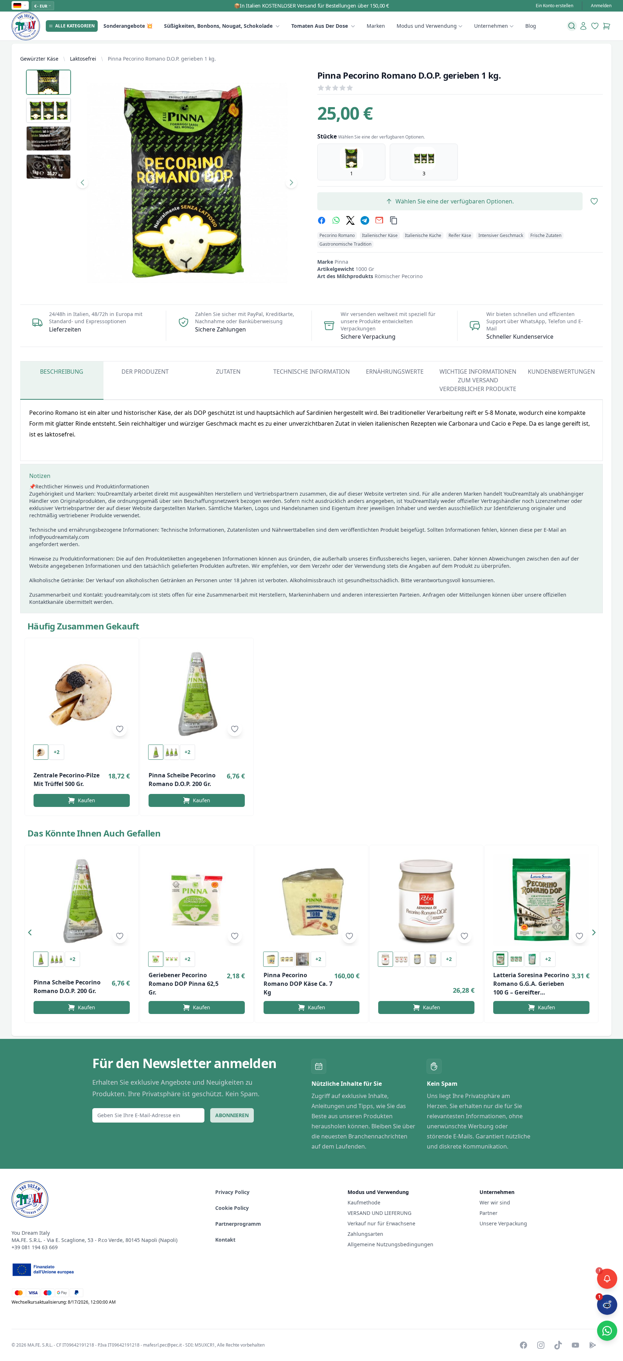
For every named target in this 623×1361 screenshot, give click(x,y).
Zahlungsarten (365, 1233)
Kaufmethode (364, 1202)
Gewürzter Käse (39, 58)
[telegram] (365, 220)
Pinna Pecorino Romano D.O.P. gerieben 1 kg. (162, 58)
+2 (56, 751)
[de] (20, 5)
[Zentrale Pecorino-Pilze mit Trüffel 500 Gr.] (82, 693)
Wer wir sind (495, 1202)
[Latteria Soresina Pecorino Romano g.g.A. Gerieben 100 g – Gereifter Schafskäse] (541, 900)
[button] (32, 934)
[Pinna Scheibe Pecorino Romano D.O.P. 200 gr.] (197, 693)
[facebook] (321, 220)
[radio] (351, 162)
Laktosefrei (83, 58)
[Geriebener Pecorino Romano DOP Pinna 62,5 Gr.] (197, 900)
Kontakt (225, 1239)
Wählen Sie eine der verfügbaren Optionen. (455, 201)
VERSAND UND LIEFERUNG (380, 1212)
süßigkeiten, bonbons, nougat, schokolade (218, 25)
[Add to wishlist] (119, 729)
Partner (489, 1212)
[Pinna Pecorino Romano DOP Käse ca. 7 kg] (312, 900)
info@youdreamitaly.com (59, 537)
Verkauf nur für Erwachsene (381, 1223)
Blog (530, 25)
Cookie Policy (232, 1207)
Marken (376, 25)
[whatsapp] (336, 220)
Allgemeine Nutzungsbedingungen (390, 1244)
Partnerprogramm (238, 1223)
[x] (350, 220)
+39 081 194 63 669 (35, 1247)
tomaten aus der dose (319, 25)
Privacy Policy (232, 1192)
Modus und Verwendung (427, 25)
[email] (379, 220)
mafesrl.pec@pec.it (162, 1345)
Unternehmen (491, 25)
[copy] (393, 220)
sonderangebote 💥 (128, 25)
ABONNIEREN (232, 1115)
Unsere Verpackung (503, 1223)
